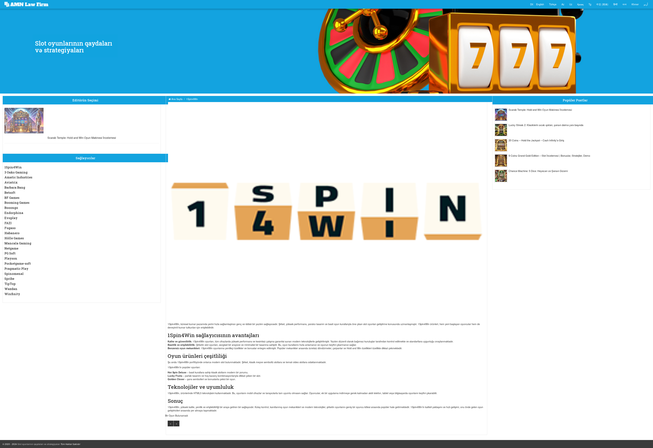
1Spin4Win (13, 167)
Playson (10, 258)
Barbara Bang (14, 187)
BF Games (11, 198)
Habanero (12, 233)
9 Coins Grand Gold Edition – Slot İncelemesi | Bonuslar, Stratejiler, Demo (549, 155)
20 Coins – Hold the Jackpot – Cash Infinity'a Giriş (536, 140)
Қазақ (580, 4)
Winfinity (12, 294)
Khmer (635, 4)
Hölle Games (14, 238)
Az (563, 4)
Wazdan (10, 289)
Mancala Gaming (17, 243)
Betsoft (9, 192)
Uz (570, 4)
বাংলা (624, 4)
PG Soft (9, 253)
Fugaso (10, 228)
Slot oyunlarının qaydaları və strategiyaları (39, 444)
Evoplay (11, 218)
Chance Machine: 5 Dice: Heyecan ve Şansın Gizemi (538, 171)
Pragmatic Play (16, 269)
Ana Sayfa (176, 99)
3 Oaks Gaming (16, 172)
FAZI (8, 223)
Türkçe (552, 4)
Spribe (9, 279)
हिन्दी (615, 4)
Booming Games (16, 203)
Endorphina (13, 213)
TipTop (10, 284)
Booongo (11, 208)
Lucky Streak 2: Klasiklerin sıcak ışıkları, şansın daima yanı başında (546, 125)
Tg (590, 4)
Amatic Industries (18, 177)
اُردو (646, 4)
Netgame (11, 248)
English (540, 4)
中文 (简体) (602, 4)
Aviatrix (11, 182)
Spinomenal (14, 274)
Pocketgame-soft (17, 263)
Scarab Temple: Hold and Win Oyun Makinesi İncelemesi (81, 138)
